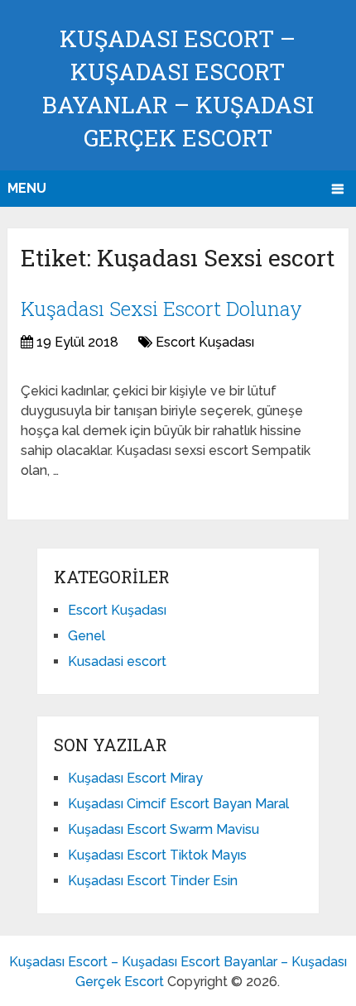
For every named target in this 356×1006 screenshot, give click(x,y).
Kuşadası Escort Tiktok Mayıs (157, 855)
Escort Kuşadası (205, 342)
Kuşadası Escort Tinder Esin (153, 881)
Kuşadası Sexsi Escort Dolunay (161, 308)
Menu (26, 188)
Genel (86, 636)
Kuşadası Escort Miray (135, 778)
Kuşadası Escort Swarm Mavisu (163, 829)
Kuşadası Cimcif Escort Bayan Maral (178, 804)
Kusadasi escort (117, 661)
